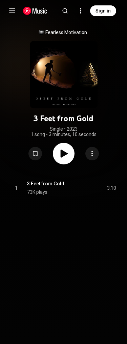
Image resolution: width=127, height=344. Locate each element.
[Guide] (12, 11)
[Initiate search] (65, 10)
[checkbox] (111, 188)
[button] (35, 153)
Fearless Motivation (66, 32)
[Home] (35, 11)
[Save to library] (35, 154)
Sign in (103, 11)
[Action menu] (92, 153)
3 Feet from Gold (45, 183)
